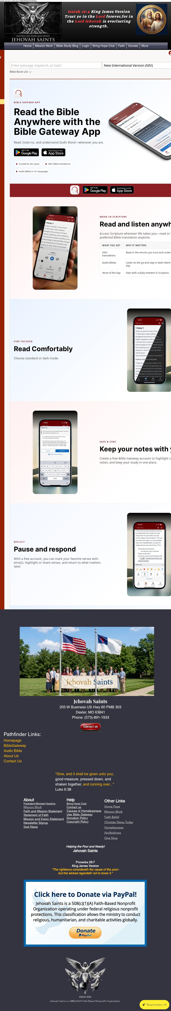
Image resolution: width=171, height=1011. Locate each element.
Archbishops (112, 832)
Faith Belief (111, 817)
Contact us (74, 807)
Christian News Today (118, 822)
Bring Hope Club (77, 803)
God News (31, 826)
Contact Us (13, 761)
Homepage (12, 740)
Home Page (112, 806)
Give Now (111, 838)
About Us (11, 756)
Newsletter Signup (36, 822)
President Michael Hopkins (39, 803)
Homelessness (114, 827)
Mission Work (113, 812)
